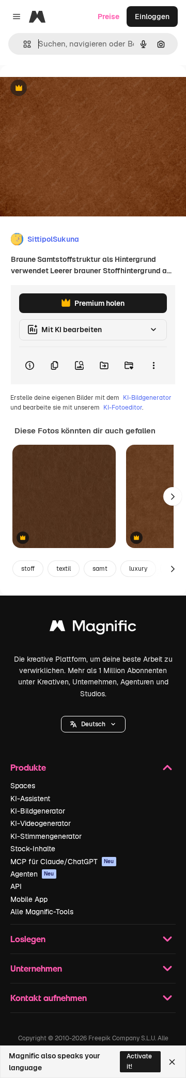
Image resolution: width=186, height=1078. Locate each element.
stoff (28, 569)
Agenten (32, 874)
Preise (108, 16)
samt (99, 569)
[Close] (172, 1062)
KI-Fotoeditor (122, 407)
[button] (93, 724)
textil (63, 569)
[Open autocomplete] (23, 44)
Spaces (22, 785)
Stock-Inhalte (32, 848)
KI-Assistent (30, 798)
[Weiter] (172, 496)
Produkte (28, 767)
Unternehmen (36, 968)
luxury (138, 569)
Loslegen (27, 938)
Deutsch (93, 724)
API (16, 886)
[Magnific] (93, 628)
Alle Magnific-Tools (41, 911)
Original (66, 88)
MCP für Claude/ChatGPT (62, 861)
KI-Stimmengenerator (46, 836)
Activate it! (139, 1061)
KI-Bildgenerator (147, 398)
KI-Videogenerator (40, 823)
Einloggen (152, 16)
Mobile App (29, 899)
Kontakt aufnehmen (48, 997)
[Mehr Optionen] (153, 365)
